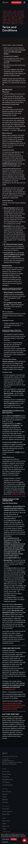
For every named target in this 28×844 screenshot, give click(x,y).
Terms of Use (5, 842)
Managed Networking (7, 779)
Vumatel (4, 797)
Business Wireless (6, 774)
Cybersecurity (5, 777)
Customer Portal (6, 831)
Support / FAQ (5, 826)
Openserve (5, 794)
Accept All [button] (13, 839)
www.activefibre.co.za (8, 689)
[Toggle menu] (24, 2)
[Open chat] (24, 840)
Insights (4, 823)
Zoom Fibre (5, 802)
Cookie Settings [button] (5, 839)
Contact (4, 829)
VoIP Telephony (6, 782)
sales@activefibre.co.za (18, 494)
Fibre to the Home (6, 791)
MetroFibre (5, 799)
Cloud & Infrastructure (7, 785)
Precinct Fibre (5, 809)
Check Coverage (16, 2)
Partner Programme (7, 811)
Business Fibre (5, 771)
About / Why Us (6, 820)
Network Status (6, 814)
